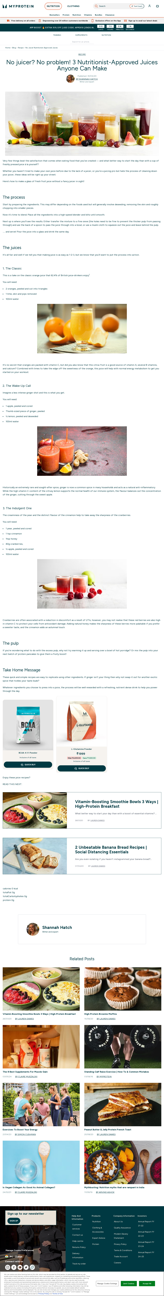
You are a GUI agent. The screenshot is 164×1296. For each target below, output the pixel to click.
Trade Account (121, 1256)
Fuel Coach (138, 6)
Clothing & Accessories (98, 1230)
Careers (117, 1263)
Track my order (79, 1264)
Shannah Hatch (57, 927)
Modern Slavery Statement (121, 1236)
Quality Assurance (122, 1228)
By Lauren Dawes (24, 1019)
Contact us (77, 1235)
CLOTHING (73, 6)
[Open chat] (32, 1267)
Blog (14, 48)
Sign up (14, 1221)
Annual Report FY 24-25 (146, 1254)
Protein (66, 15)
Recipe (20, 48)
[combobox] (119, 6)
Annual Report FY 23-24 (146, 1244)
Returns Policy (79, 1247)
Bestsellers (55, 15)
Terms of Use (57, 1294)
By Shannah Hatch (87, 79)
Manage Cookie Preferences (20, 1250)
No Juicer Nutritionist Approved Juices (41, 48)
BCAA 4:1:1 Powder (28, 753)
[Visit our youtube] (20, 1267)
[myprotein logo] (18, 6)
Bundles (98, 15)
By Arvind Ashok (105, 1192)
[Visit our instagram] (7, 1267)
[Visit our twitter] (26, 1267)
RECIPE (82, 54)
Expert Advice (98, 1238)
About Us (118, 1221)
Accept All (147, 1283)
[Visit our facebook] (13, 1267)
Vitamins (88, 15)
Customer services (77, 1227)
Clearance (109, 15)
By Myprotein (104, 1077)
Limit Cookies (128, 1283)
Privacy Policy (120, 1244)
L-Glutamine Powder (81, 749)
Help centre (77, 1241)
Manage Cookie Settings (107, 1283)
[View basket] (157, 6)
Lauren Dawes (97, 820)
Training (57, 35)
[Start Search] (96, 6)
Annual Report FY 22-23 (146, 1234)
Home (7, 48)
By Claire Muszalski (26, 1077)
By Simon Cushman (25, 1134)
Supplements (81, 35)
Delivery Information (77, 1255)
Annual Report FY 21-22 (146, 1223)
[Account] (150, 6)
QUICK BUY (30, 765)
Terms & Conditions (123, 1250)
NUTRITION (53, 6)
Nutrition (77, 15)
